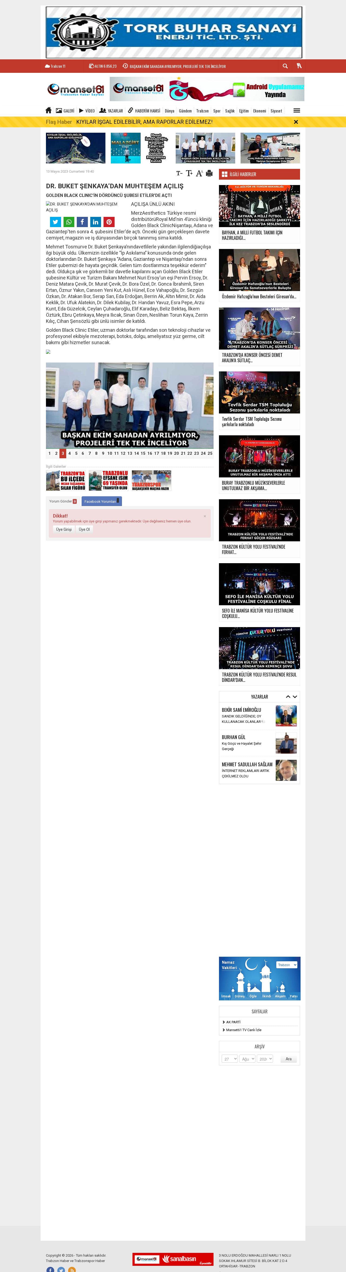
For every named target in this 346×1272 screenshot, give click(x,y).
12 (123, 453)
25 (210, 453)
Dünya (169, 111)
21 (183, 453)
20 (176, 453)
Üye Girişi (64, 529)
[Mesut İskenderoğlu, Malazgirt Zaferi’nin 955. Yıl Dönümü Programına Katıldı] (140, 148)
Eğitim (244, 111)
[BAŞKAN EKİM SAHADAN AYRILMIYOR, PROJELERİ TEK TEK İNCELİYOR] (205, 148)
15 (143, 453)
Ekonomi (259, 111)
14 (136, 453)
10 (109, 453)
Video (90, 111)
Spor (217, 111)
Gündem (185, 111)
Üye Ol (84, 529)
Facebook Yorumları (101, 502)
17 (156, 453)
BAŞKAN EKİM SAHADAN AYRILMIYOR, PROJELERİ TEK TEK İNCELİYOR (178, 66)
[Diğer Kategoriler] (296, 110)
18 (163, 453)
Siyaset (276, 111)
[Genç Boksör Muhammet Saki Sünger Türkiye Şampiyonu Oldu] (270, 148)
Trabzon (202, 111)
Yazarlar (115, 111)
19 (169, 453)
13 (129, 453)
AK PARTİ (233, 1022)
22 (189, 453)
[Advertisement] (259, 870)
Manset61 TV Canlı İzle (243, 1030)
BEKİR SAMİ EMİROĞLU (241, 709)
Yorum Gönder (62, 501)
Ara (289, 1058)
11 (116, 453)
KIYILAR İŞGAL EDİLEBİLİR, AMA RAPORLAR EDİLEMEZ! (144, 122)
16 (149, 453)
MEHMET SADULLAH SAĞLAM (247, 764)
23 (196, 453)
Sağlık (230, 111)
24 (203, 453)
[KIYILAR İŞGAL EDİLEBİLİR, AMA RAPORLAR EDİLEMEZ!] (75, 148)
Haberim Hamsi (147, 111)
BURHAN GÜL (233, 736)
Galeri (69, 111)
